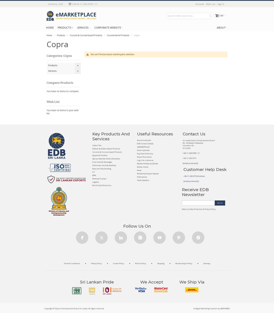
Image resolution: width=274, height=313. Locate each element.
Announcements (144, 140)
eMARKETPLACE (143, 147)
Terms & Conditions (72, 263)
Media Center (142, 167)
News (139, 170)
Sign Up (219, 203)
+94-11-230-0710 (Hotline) (194, 176)
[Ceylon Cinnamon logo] (92, 291)
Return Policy (140, 263)
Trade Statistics (143, 180)
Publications (142, 177)
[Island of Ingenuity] (112, 290)
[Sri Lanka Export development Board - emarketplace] (71, 16)
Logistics (95, 182)
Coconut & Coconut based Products (86, 35)
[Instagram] (140, 236)
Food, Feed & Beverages (102, 162)
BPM (94, 175)
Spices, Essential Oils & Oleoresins (106, 159)
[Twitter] (101, 236)
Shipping (160, 263)
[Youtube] (159, 236)
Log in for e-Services (145, 160)
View (184, 209)
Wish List (210, 4)
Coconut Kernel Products (118, 35)
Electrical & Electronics (101, 185)
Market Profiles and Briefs (147, 164)
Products (61, 35)
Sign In (220, 4)
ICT (93, 172)
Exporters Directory (145, 154)
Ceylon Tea (96, 145)
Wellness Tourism (99, 179)
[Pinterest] (179, 236)
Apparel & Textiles (99, 155)
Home (49, 35)
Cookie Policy (118, 263)
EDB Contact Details (145, 144)
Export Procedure (144, 157)
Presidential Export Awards (148, 174)
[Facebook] (82, 236)
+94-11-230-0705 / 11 (191, 153)
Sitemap (206, 263)
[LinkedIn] (121, 236)
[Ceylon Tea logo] (76, 290)
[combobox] (190, 16)
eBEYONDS (225, 308)
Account (200, 4)
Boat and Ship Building (101, 169)
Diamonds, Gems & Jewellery (104, 165)
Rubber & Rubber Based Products (106, 149)
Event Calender (143, 150)
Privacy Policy (96, 263)
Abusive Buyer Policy (183, 263)
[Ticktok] (198, 236)
